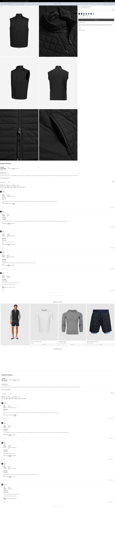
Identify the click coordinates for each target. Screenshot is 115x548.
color (19, 398)
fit (4, 398)
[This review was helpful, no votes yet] (112, 226)
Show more (24, 398)
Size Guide (81, 15)
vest (21, 398)
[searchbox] (4, 182)
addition (10, 398)
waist (12, 398)
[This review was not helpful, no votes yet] (112, 418)
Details (79, 28)
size (2, 398)
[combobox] (16, 184)
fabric (6, 398)
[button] (110, 4)
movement (16, 398)
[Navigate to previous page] (51, 295)
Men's (1, 6)
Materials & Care (81, 30)
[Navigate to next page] (64, 295)
